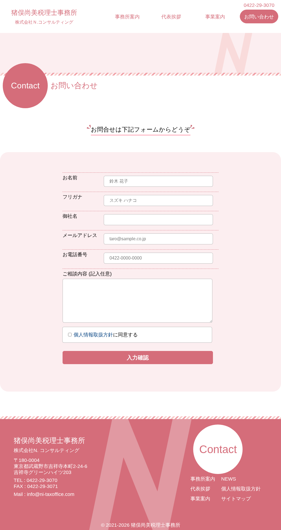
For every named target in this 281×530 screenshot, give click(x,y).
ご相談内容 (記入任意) (87, 274)
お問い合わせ (259, 16)
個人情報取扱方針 (93, 334)
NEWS (228, 479)
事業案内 (215, 16)
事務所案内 (127, 16)
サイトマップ (236, 498)
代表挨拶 (171, 16)
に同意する (106, 334)
